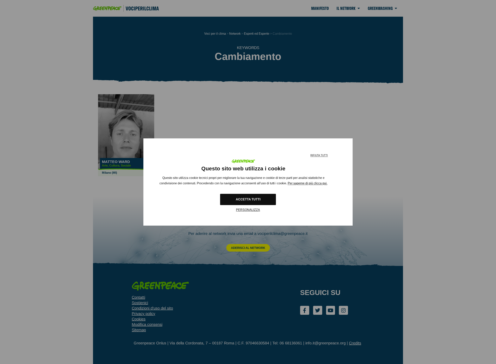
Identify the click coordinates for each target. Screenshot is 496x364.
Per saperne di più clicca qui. (307, 183)
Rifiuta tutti (319, 155)
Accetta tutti (248, 199)
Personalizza (248, 209)
